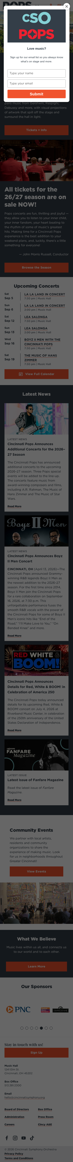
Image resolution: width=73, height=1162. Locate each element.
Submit (36, 94)
